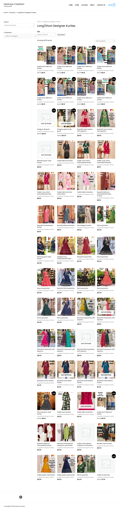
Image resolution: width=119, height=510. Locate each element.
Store (77, 5)
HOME (71, 5)
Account (84, 5)
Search (6, 22)
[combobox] (46, 34)
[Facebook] (20, 497)
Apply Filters (61, 35)
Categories (8, 32)
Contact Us (101, 5)
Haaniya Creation (14, 4)
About (92, 5)
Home (39, 22)
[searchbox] (46, 34)
